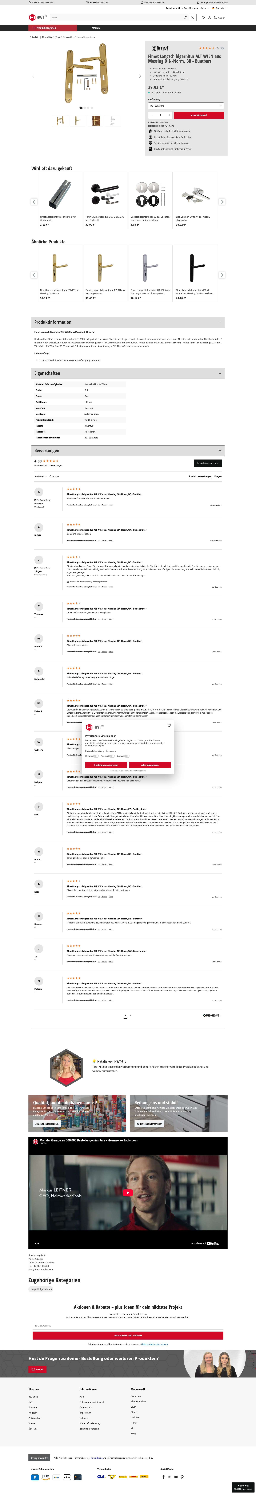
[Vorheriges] (33, 76)
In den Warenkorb (199, 115)
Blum (133, 1406)
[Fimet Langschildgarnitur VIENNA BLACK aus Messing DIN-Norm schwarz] (196, 268)
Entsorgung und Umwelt (92, 1402)
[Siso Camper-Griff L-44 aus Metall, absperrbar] (196, 194)
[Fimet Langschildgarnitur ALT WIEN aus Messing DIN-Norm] (60, 268)
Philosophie (34, 1418)
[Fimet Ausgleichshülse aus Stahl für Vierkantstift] (60, 194)
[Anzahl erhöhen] (169, 115)
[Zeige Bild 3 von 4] (88, 108)
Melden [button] (104, 505)
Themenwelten (138, 1401)
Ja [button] (99, 505)
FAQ (30, 1402)
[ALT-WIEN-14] (86, 73)
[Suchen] (185, 17)
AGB (82, 1396)
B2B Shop (33, 1396)
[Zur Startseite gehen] (38, 17)
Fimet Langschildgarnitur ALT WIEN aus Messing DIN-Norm (60, 292)
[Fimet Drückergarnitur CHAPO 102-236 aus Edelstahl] (105, 194)
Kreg (133, 1433)
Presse (31, 1423)
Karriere (32, 1407)
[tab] (200, 477)
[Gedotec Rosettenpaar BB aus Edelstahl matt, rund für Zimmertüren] (151, 194)
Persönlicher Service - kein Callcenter (172, 137)
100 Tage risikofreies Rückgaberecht (172, 131)
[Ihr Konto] (209, 18)
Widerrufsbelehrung (90, 1423)
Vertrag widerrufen (39, 1458)
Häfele (134, 1422)
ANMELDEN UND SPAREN (128, 1335)
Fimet (134, 1412)
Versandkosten (97, 1458)
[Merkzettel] (203, 18)
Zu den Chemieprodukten (47, 1124)
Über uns (32, 1428)
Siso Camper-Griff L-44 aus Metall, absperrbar (193, 218)
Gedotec (135, 1417)
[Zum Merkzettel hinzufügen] (222, 48)
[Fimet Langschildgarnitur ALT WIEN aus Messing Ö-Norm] (105, 268)
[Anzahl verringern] (151, 115)
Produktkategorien (46, 28)
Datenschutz (86, 1407)
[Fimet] (160, 48)
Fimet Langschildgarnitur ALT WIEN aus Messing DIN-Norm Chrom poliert (150, 292)
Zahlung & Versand (89, 1428)
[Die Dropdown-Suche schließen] (193, 17)
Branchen (136, 1396)
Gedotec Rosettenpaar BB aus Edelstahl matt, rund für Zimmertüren (150, 218)
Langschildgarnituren (41, 1289)
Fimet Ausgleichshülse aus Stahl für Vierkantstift (58, 218)
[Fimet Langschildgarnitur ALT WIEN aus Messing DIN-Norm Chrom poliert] (151, 268)
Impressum (85, 1412)
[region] (86, 83)
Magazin (32, 1412)
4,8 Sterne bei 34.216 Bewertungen (171, 143)
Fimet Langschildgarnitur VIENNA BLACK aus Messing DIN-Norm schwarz (195, 292)
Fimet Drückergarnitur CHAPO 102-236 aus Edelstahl (104, 218)
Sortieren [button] (39, 476)
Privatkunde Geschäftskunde (182, 8)
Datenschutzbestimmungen (154, 1344)
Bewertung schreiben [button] (207, 463)
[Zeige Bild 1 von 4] (81, 108)
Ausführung (154, 99)
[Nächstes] (140, 76)
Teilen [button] (111, 505)
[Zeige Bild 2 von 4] (85, 108)
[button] (209, 48)
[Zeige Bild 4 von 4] (92, 108)
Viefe (133, 1428)
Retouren (84, 1418)
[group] (60, 200)
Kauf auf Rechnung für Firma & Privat (172, 149)
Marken (96, 28)
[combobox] (116, 17)
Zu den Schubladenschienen (149, 1124)
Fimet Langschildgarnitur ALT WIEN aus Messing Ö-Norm (105, 292)
